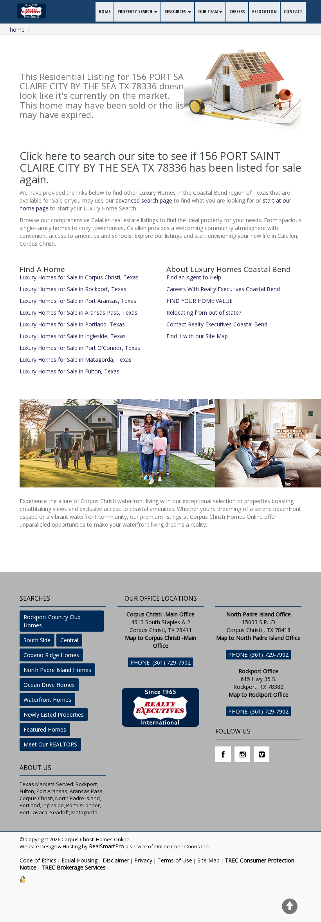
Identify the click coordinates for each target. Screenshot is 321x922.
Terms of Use (174, 860)
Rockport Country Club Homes (52, 621)
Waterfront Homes (47, 699)
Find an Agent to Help (193, 277)
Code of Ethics (38, 860)
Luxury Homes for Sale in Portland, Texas (72, 324)
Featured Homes (44, 729)
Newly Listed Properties (53, 714)
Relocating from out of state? (203, 312)
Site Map (208, 860)
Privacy (143, 860)
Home (17, 29)
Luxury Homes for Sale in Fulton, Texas (69, 371)
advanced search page (143, 200)
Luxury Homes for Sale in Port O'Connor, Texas (80, 347)
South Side (36, 640)
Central (69, 640)
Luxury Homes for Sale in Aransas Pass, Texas (78, 312)
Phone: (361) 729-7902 (160, 662)
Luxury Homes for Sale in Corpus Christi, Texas (79, 277)
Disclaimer (116, 860)
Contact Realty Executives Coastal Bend (216, 324)
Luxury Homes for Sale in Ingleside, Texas (73, 336)
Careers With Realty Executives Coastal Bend (223, 289)
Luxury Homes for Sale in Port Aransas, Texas (78, 300)
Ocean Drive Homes (49, 684)
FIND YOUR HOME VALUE (199, 300)
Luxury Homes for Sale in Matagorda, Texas (76, 359)
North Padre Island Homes (57, 670)
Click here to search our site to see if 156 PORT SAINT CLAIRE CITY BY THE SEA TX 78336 (150, 162)
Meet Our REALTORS (50, 744)
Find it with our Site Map (197, 336)
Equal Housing (79, 860)
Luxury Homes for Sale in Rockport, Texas (73, 289)
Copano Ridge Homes (51, 655)
